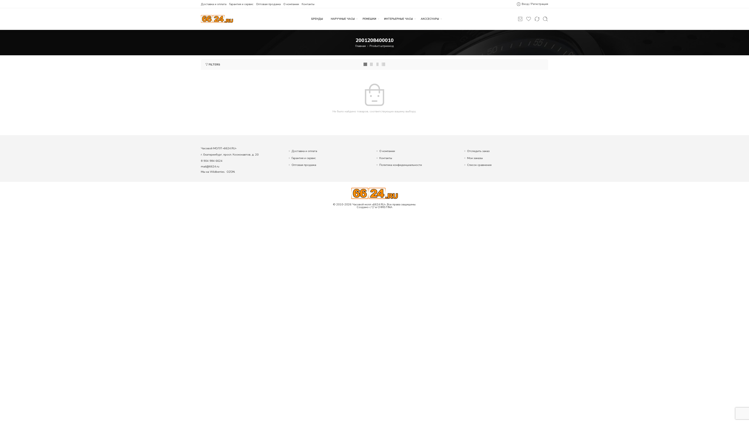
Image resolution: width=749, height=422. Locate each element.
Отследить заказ (478, 151)
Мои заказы (475, 158)
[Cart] (520, 19)
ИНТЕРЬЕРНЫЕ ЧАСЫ (398, 19)
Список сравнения (479, 165)
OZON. (231, 172)
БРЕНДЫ (317, 19)
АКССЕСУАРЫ (430, 19)
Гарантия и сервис (241, 4)
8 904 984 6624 (212, 161)
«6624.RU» (379, 204)
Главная (360, 46)
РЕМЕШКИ (369, 19)
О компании (291, 4)
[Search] (545, 19)
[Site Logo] (374, 193)
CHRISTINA (385, 207)
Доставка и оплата (213, 4)
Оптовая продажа (268, 4)
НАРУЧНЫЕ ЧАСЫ (343, 19)
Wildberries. (217, 172)
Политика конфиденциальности (400, 165)
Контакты (308, 4)
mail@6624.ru (210, 166)
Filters (214, 64)
